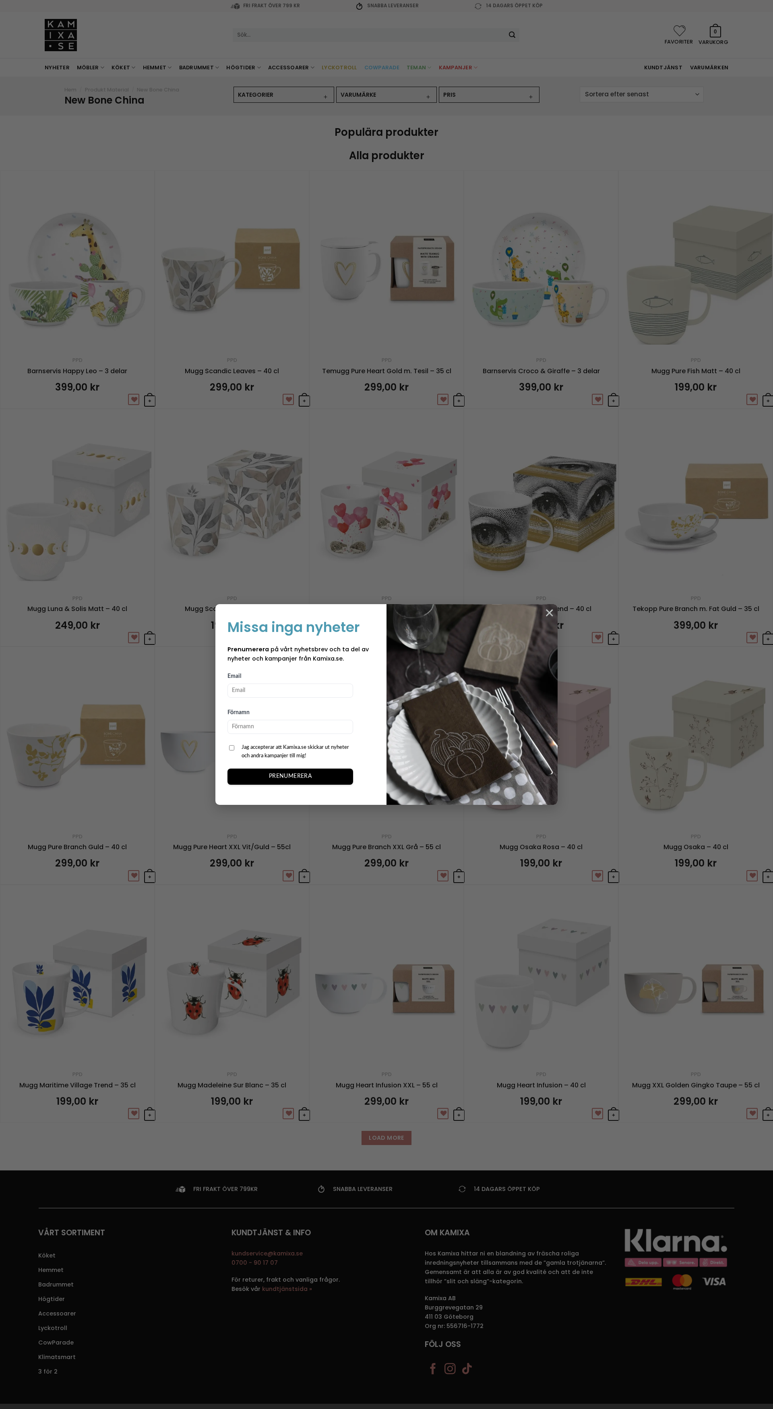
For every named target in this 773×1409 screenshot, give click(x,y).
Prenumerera (290, 776)
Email (234, 676)
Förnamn (238, 712)
